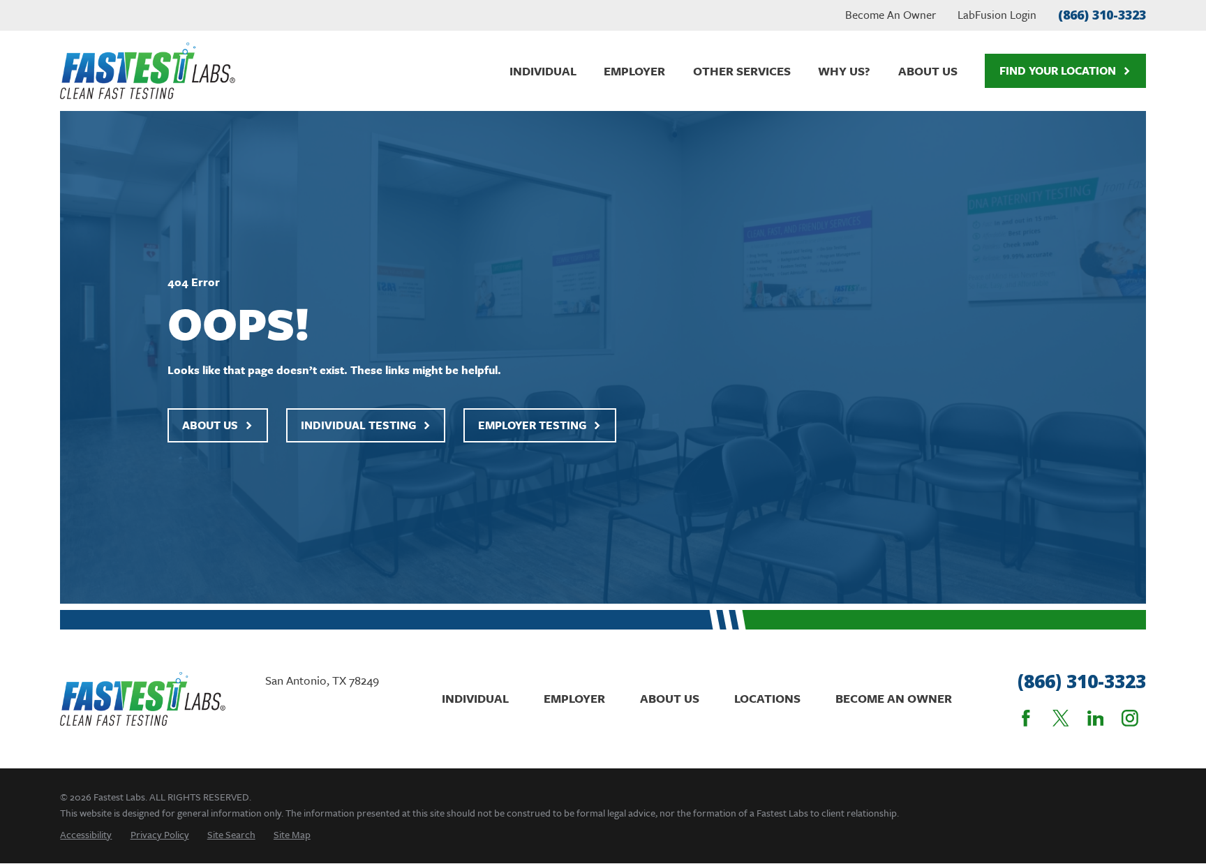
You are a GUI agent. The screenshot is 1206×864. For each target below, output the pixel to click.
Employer (574, 698)
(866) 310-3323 (1102, 14)
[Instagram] (1130, 718)
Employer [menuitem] (634, 71)
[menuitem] (86, 834)
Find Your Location (1057, 70)
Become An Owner (890, 14)
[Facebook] (1026, 718)
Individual (475, 698)
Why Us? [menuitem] (844, 71)
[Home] (147, 71)
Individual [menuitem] (542, 71)
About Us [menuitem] (928, 71)
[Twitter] (1060, 718)
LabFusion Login (997, 14)
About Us (210, 425)
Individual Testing (358, 425)
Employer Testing (532, 425)
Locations (767, 698)
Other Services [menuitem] (742, 71)
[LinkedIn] (1095, 718)
